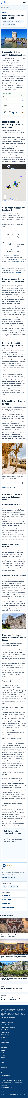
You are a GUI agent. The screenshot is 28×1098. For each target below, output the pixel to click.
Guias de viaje (6, 903)
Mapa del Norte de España (7, 1022)
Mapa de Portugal (5, 1034)
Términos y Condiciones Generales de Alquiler (12, 1080)
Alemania (3, 1062)
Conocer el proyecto (8, 877)
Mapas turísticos (5, 1042)
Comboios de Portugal (17, 261)
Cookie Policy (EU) (5, 1085)
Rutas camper (4, 1045)
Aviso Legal (3, 1077)
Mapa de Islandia (5, 1032)
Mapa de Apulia (4, 1029)
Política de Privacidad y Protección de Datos (11, 1082)
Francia (3, 1057)
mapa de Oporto (6, 270)
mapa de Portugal (16, 272)
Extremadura (4, 1070)
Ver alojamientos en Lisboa (9, 487)
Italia (2, 1060)
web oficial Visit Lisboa (10, 255)
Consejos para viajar (8, 907)
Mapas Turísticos (13, 886)
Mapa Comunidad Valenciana (8, 1027)
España (2, 1052)
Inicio (2, 7)
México (2, 1065)
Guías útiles (4, 1047)
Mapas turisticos (7, 899)
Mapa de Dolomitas (5, 1024)
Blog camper (6, 895)
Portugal (3, 1055)
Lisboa (7, 7)
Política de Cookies (5, 1075)
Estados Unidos (4, 1067)
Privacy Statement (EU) (6, 1087)
